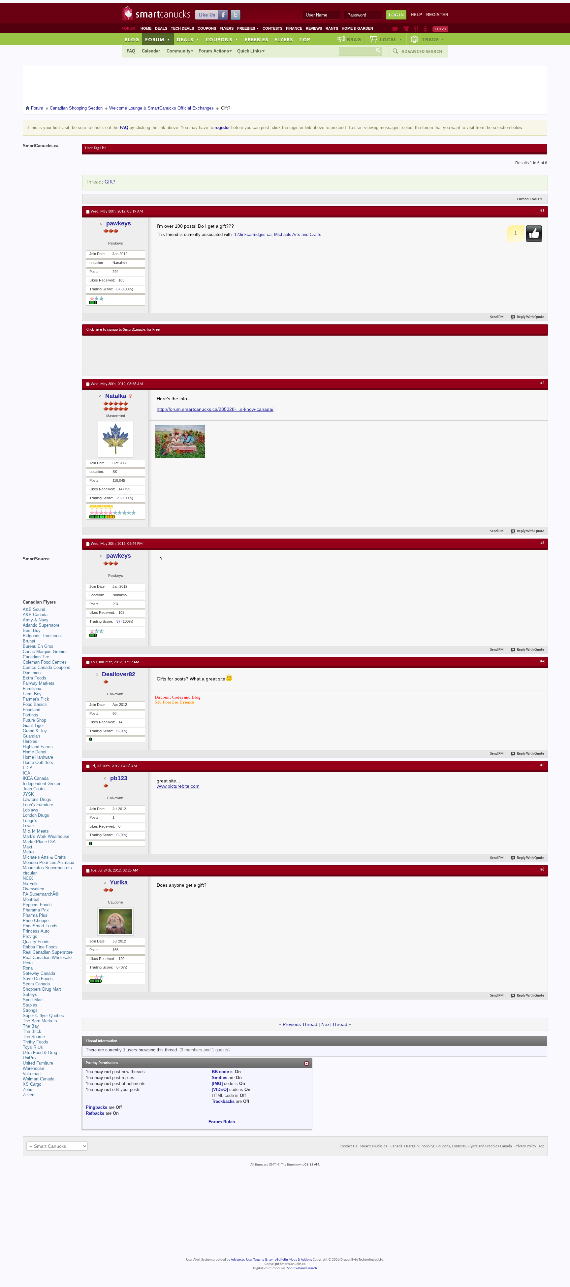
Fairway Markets (38, 683)
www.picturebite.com (178, 786)
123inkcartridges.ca (252, 234)
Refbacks (95, 1113)
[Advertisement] (207, 355)
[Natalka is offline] (115, 439)
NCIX (28, 878)
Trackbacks (223, 1101)
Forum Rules (221, 1121)
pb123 (118, 778)
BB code (220, 1071)
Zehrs (28, 1089)
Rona (28, 968)
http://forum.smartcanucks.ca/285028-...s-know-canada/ (215, 409)
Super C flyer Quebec (43, 1015)
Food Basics (35, 704)
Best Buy (32, 630)
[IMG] (217, 1083)
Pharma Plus (35, 915)
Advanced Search (421, 51)
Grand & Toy (35, 730)
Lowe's (29, 825)
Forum (157, 39)
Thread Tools (528, 199)
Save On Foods (38, 978)
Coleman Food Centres (45, 662)
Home (146, 28)
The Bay (31, 1026)
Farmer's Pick (36, 699)
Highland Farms (38, 746)
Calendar (151, 51)
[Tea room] (395, 29)
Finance (294, 28)
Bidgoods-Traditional (42, 635)
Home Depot (35, 751)
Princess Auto (36, 931)
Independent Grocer (41, 783)
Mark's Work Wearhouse (46, 836)
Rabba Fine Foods (40, 946)
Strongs (30, 1010)
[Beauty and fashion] (406, 29)
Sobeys (30, 994)
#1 (542, 211)
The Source (34, 1036)
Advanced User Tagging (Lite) (251, 1260)
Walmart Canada (38, 1078)
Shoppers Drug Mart (42, 989)
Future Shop (34, 720)
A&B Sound (34, 609)
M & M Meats (36, 831)
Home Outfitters (38, 762)
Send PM (497, 317)
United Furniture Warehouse (38, 1066)
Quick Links (249, 51)
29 (118, 498)
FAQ (131, 51)
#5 (542, 765)
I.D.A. (28, 767)
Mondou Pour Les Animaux (48, 862)
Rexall (29, 962)
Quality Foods (36, 941)
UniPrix (30, 1057)
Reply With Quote (530, 317)
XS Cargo (32, 1084)
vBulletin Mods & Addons (293, 1260)
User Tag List (95, 148)
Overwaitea (33, 888)
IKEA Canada (35, 778)
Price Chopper (36, 920)
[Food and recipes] (416, 29)
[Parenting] (425, 29)
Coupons (207, 28)
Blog (132, 39)
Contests (272, 28)
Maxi (27, 846)
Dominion (32, 672)
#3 (542, 543)
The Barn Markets (40, 1020)
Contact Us (348, 1146)
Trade (433, 39)
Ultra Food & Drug (40, 1052)
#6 (542, 870)
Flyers (227, 28)
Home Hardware (38, 757)
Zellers (29, 1094)
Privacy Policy (525, 1146)
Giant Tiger (33, 725)
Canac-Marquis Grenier (45, 651)
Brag (354, 39)
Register (437, 14)
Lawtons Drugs (37, 799)
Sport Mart (33, 999)
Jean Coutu (34, 788)
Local (391, 39)
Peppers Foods (37, 904)
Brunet (29, 641)
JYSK (28, 794)
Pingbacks (96, 1107)
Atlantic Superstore (41, 625)
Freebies (248, 28)
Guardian (31, 736)
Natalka (115, 396)
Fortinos (30, 714)
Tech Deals (182, 28)
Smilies (219, 1077)
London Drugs (36, 815)
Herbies (30, 741)
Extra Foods (34, 678)
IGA (26, 773)
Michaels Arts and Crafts (297, 234)
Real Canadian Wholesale (47, 957)
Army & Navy (35, 619)
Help (416, 14)
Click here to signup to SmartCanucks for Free (123, 330)
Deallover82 (118, 674)
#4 (542, 661)
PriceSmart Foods (40, 925)
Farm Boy (32, 693)
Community (178, 51)
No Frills (31, 883)
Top (304, 39)
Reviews (314, 28)
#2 (542, 383)
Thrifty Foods (35, 1042)
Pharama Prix (36, 910)
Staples (30, 1005)
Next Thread (334, 1024)
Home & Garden (357, 28)
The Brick (32, 1031)
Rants (332, 28)
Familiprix (32, 688)
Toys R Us (33, 1047)
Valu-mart (32, 1073)
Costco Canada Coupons (46, 667)
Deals (161, 28)
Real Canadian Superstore (48, 952)
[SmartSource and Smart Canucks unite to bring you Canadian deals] (49, 573)
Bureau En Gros (38, 646)
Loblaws (30, 810)
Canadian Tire (36, 656)
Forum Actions (214, 51)
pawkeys (118, 223)
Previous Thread (300, 1024)
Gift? (110, 182)
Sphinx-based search (302, 1268)
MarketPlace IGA (39, 841)
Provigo (30, 936)
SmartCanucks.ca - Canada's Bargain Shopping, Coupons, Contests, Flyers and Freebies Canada (436, 1146)
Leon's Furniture (38, 804)
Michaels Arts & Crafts (44, 857)
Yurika (119, 882)
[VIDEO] (220, 1089)
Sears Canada (36, 983)
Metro (28, 851)
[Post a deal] (440, 29)
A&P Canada (35, 614)
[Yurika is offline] (115, 922)
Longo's (30, 820)
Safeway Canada (39, 973)
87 (118, 289)
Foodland (31, 709)
